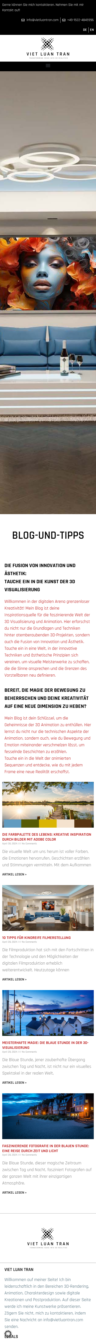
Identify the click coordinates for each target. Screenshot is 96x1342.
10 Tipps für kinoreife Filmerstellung (36, 937)
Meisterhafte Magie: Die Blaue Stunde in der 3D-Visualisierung (45, 1045)
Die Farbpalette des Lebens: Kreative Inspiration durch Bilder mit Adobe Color (46, 837)
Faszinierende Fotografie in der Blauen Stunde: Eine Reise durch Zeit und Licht (45, 1148)
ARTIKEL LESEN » (14, 874)
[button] (48, 65)
